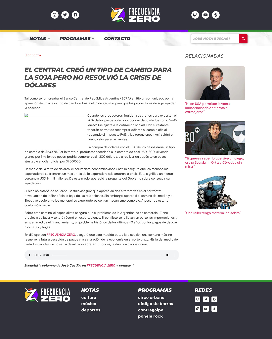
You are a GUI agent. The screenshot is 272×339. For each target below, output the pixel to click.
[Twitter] (65, 15)
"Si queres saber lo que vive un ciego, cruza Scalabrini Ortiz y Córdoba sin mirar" (214, 162)
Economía (33, 55)
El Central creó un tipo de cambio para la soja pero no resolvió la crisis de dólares (97, 77)
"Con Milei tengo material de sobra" (213, 213)
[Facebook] (75, 15)
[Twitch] (195, 15)
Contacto (117, 38)
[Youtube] (205, 15)
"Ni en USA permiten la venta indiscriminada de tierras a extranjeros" (207, 107)
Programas (75, 38)
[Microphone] (216, 15)
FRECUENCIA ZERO (101, 265)
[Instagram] (55, 15)
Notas (37, 38)
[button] (39, 39)
